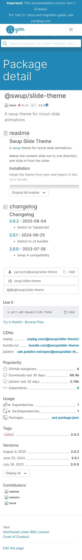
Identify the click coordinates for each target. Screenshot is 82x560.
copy (71, 271)
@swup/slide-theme (29, 290)
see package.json (65, 418)
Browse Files (34, 322)
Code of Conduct (16, 537)
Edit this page (13, 548)
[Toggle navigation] (71, 29)
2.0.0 (14, 249)
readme (19, 133)
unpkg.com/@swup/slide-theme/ (53, 339)
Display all (13, 473)
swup (12, 105)
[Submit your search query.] (5, 43)
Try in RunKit (12, 322)
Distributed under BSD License (26, 532)
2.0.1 (13, 235)
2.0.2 (14, 221)
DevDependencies (25, 411)
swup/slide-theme (27, 281)
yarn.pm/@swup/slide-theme (35, 272)
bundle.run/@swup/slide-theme (54, 345)
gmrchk (14, 491)
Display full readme (25, 192)
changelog (23, 206)
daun (12, 503)
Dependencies (22, 405)
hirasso (14, 497)
